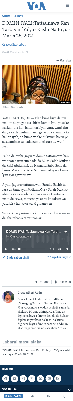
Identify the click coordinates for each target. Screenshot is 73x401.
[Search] (63, 396)
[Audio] (32, 396)
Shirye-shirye (13, 16)
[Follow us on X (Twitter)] (31, 378)
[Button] (63, 60)
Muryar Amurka (20, 236)
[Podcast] (40, 378)
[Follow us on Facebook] (5, 378)
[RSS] (57, 378)
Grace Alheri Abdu (14, 44)
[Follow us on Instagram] (23, 378)
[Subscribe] (49, 378)
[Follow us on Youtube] (14, 378)
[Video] (48, 396)
